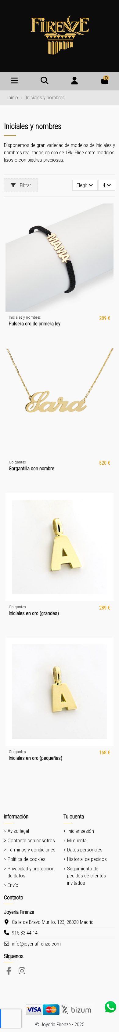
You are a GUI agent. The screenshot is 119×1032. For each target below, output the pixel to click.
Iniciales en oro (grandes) (34, 613)
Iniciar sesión (80, 831)
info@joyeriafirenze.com (36, 944)
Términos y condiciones (32, 850)
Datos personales (85, 850)
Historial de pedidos (87, 859)
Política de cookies (26, 859)
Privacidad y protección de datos (31, 872)
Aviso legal (18, 831)
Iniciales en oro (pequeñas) (35, 758)
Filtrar (25, 185)
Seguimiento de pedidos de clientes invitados (86, 875)
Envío (13, 885)
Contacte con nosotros (31, 840)
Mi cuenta (77, 840)
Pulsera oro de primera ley (34, 324)
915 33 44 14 (25, 933)
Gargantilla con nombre (31, 468)
